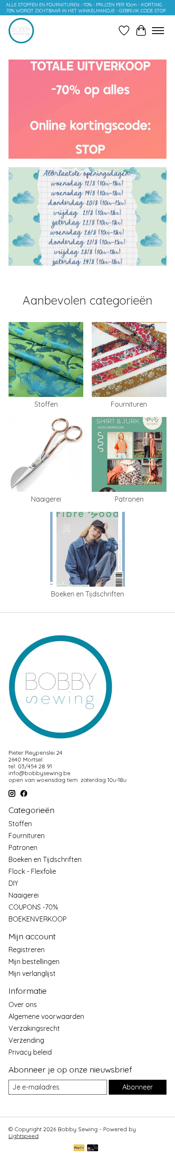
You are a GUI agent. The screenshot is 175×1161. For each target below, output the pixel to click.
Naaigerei (46, 499)
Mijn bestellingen (33, 961)
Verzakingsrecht (34, 1028)
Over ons (22, 1004)
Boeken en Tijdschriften (87, 594)
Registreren (26, 949)
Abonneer (137, 1087)
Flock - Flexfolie (32, 871)
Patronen (129, 499)
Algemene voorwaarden (46, 1016)
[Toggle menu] (158, 30)
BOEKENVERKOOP (37, 919)
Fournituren (129, 404)
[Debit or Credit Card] (92, 1148)
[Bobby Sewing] (21, 30)
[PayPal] (79, 1148)
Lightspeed (23, 1135)
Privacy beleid (30, 1052)
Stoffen (46, 404)
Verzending (26, 1040)
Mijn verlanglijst (32, 973)
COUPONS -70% (33, 907)
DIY (13, 883)
